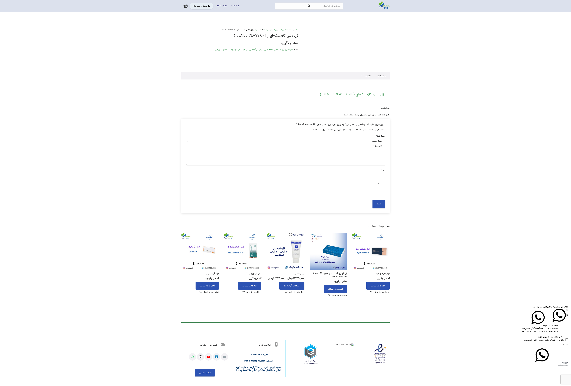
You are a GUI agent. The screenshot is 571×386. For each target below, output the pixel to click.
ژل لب (248, 49)
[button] (380, 292)
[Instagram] (200, 357)
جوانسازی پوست (270, 29)
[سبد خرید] (185, 6)
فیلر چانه (233, 49)
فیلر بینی (241, 49)
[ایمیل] (224, 357)
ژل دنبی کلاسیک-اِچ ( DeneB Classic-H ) (352, 94)
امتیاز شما (380, 136)
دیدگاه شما (379, 146)
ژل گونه (255, 49)
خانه (296, 29)
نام (383, 170)
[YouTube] (208, 357)
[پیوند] (384, 6)
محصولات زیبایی (286, 29)
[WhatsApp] (192, 357)
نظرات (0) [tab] (366, 76)
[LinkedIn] (216, 357)
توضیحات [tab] (381, 76)
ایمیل (381, 184)
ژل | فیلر (258, 29)
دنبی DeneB (272, 49)
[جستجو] (309, 6)
